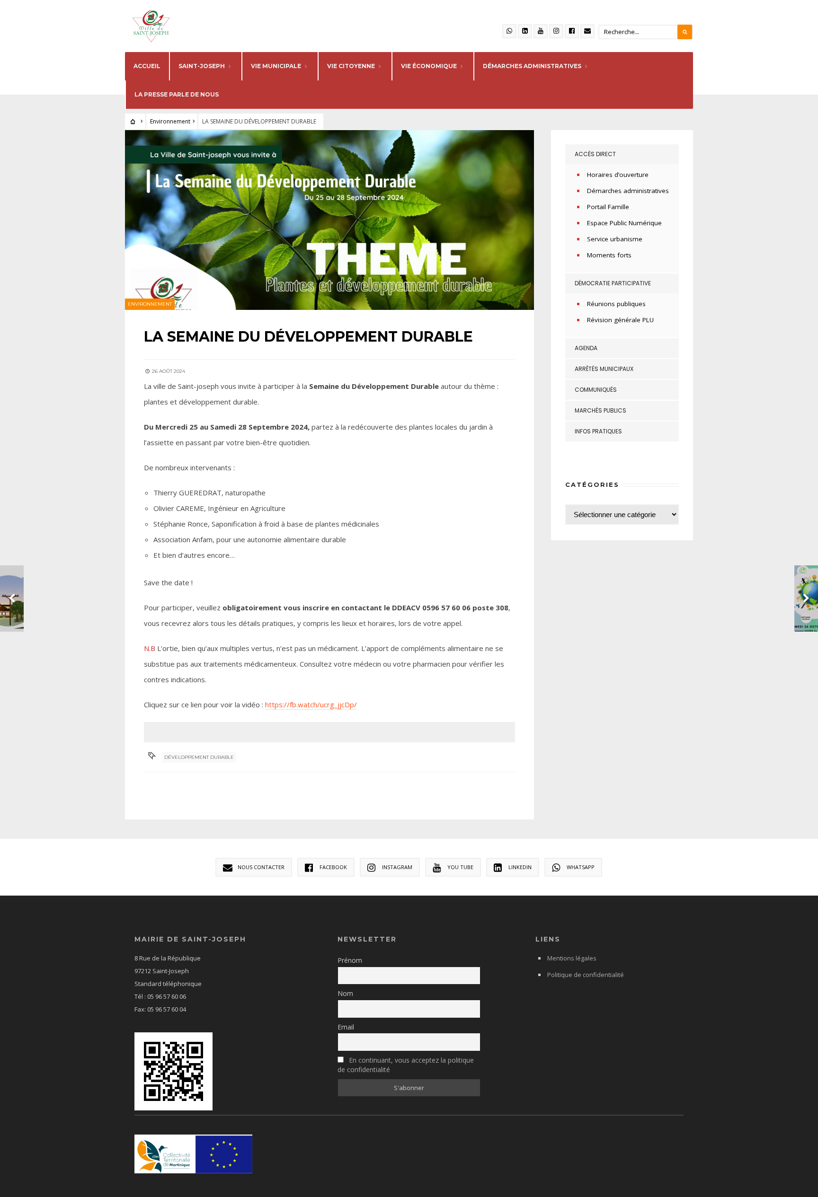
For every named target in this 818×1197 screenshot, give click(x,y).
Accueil (146, 66)
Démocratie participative (613, 283)
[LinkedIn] (525, 31)
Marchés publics (600, 410)
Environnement (170, 121)
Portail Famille (608, 206)
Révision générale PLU (620, 320)
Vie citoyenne (351, 66)
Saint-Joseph (201, 66)
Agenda (586, 348)
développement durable (199, 757)
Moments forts (609, 255)
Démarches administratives (628, 190)
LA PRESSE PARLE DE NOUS (176, 94)
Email (346, 1026)
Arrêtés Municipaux (604, 369)
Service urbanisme (614, 239)
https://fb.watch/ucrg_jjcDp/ (311, 704)
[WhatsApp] (509, 31)
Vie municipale (276, 66)
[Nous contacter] (587, 31)
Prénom (350, 960)
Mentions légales (571, 958)
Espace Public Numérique (624, 223)
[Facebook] (572, 31)
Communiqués (596, 390)
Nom (345, 993)
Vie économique (429, 66)
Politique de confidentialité (585, 974)
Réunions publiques (616, 303)
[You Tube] (540, 31)
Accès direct (595, 154)
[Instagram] (556, 31)
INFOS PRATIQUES (598, 431)
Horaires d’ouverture (618, 174)
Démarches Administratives (532, 66)
